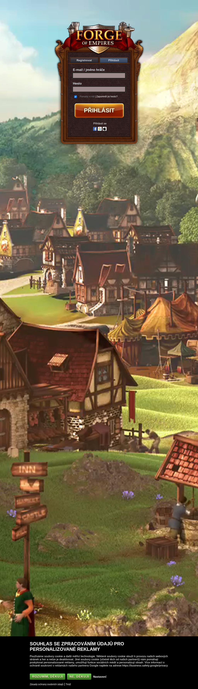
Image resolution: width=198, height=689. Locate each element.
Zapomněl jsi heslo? (107, 96)
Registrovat (84, 60)
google (100, 129)
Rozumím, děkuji (47, 676)
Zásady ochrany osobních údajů (46, 684)
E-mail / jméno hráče (89, 70)
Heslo (77, 83)
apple (105, 129)
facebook (95, 129)
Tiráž (68, 684)
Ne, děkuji (79, 676)
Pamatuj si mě (87, 96)
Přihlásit (113, 60)
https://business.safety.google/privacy (145, 665)
